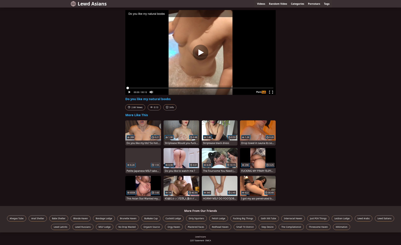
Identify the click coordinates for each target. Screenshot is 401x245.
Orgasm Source (151, 226)
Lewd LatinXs (60, 226)
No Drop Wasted (127, 226)
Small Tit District (245, 226)
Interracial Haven (293, 218)
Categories (297, 4)
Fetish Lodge (218, 218)
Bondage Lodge (104, 218)
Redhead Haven (220, 226)
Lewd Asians (92, 3)
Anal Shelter (37, 218)
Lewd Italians (384, 218)
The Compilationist (291, 226)
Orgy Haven (174, 226)
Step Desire (267, 226)
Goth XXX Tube (268, 218)
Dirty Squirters (196, 218)
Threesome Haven (318, 226)
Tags (327, 4)
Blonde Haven (80, 218)
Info (171, 107)
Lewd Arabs (363, 218)
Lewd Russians (83, 226)
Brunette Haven (128, 218)
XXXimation (341, 226)
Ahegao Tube (16, 218)
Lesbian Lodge (342, 218)
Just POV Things (318, 218)
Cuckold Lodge (173, 218)
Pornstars (314, 4)
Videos (261, 4)
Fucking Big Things (243, 218)
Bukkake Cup (151, 218)
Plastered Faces (196, 226)
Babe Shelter (58, 218)
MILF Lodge (105, 226)
